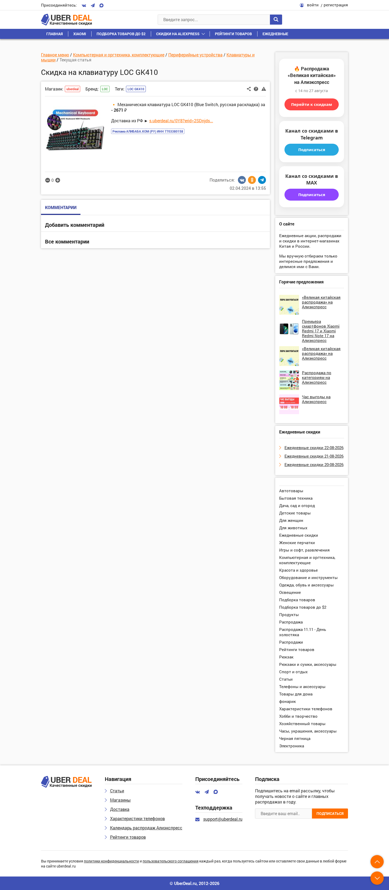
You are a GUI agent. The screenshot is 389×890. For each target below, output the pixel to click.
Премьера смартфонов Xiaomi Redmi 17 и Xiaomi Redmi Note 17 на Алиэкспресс (321, 331)
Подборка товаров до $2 (121, 33)
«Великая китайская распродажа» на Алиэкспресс (321, 302)
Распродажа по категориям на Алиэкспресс (316, 377)
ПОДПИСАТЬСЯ (329, 813)
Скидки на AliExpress (178, 33)
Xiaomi (79, 33)
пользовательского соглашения (170, 861)
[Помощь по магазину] (256, 88)
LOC (105, 89)
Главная (54, 33)
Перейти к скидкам (311, 104)
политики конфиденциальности (111, 861)
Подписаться (311, 149)
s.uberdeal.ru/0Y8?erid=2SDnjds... (181, 120)
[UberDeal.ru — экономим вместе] (66, 19)
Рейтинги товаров (233, 33)
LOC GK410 (136, 89)
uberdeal (72, 89)
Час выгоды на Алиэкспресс (316, 399)
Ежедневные (275, 33)
